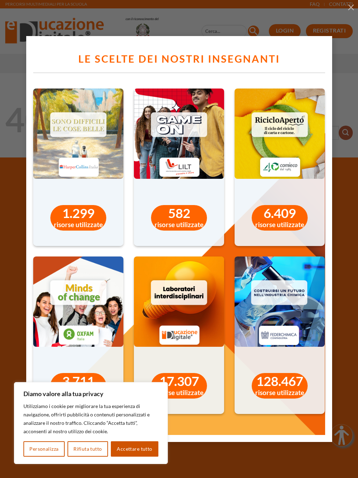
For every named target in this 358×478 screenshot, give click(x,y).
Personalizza (43, 449)
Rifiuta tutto (87, 449)
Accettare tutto (134, 449)
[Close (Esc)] (351, 7)
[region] (91, 423)
